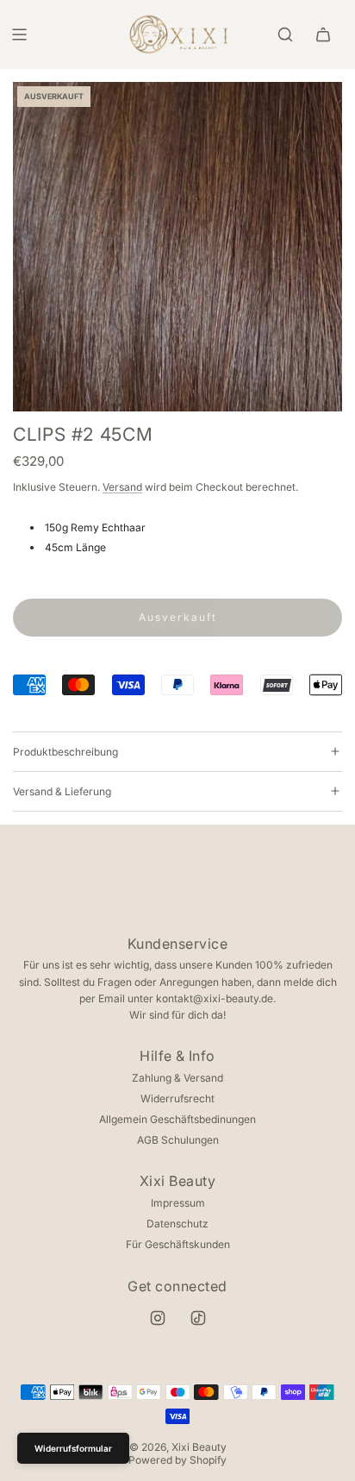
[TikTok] (198, 1318)
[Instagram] (158, 1318)
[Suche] (285, 34)
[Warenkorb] (323, 34)
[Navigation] (19, 34)
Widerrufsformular (73, 1448)
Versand (122, 486)
